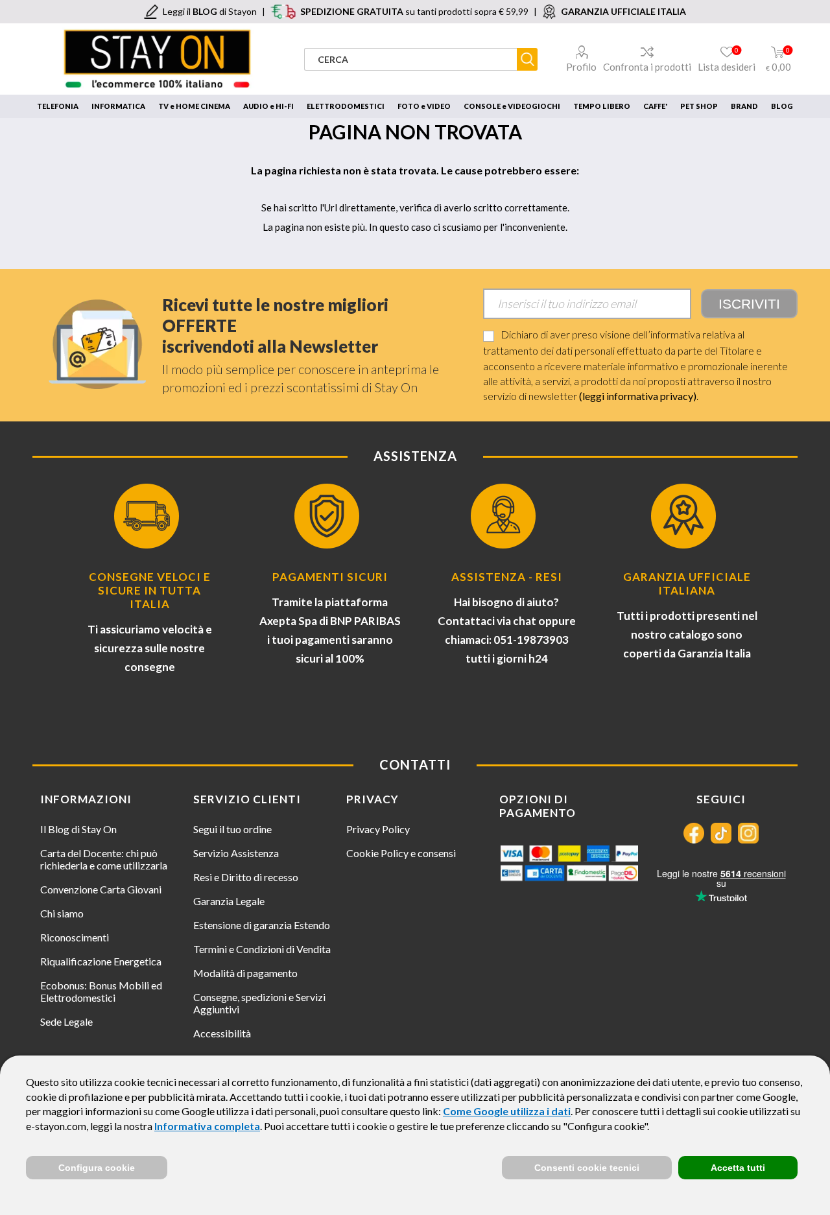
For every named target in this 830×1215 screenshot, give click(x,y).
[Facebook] (693, 833)
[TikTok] (721, 833)
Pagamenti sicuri (330, 577)
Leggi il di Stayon (210, 11)
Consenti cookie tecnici (586, 1167)
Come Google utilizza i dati (507, 1111)
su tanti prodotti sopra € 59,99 (414, 11)
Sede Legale (66, 1021)
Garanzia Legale (229, 901)
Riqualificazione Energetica (100, 961)
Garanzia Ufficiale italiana (687, 583)
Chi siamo (62, 913)
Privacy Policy (378, 829)
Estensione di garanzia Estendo (261, 925)
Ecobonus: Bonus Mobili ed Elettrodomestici (101, 991)
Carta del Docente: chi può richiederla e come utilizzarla (103, 859)
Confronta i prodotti (647, 67)
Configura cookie (96, 1167)
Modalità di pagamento (245, 973)
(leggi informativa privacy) (637, 396)
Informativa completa (207, 1126)
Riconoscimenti (74, 937)
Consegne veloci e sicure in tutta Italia (150, 590)
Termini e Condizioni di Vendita (262, 949)
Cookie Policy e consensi (401, 853)
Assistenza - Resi (506, 577)
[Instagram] (748, 833)
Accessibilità (222, 1033)
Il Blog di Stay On (78, 829)
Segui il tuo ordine (232, 829)
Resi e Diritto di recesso (245, 877)
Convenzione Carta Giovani (100, 889)
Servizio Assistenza (236, 853)
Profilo (581, 67)
